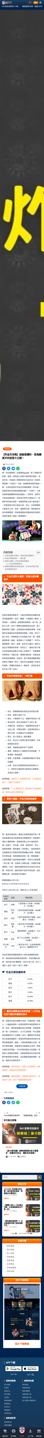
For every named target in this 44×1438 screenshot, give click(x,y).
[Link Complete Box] (22, 1142)
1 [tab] (17, 1164)
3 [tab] (21, 1164)
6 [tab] (27, 1164)
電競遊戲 (7, 1410)
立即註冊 (22, 1086)
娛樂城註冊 (8, 1422)
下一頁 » (30, 1233)
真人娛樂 (10, 1253)
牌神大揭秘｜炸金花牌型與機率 (17, 561)
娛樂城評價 (26, 1388)
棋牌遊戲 (7, 1404)
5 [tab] (25, 1164)
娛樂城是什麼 (26, 1394)
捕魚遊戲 (10, 1260)
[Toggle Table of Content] (37, 552)
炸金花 (10, 1092)
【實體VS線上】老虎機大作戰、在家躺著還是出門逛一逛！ (13, 1207)
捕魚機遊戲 (8, 1400)
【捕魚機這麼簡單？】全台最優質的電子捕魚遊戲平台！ (13, 1223)
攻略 (5, 1092)
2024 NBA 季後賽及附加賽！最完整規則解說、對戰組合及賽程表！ (13, 1191)
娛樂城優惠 (11, 1268)
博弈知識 (10, 1271)
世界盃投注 (8, 1413)
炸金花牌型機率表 (15, 564)
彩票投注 (7, 1407)
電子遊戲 (10, 1250)
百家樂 (6, 1388)
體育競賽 (10, 1246)
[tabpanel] (22, 1142)
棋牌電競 (7, 449)
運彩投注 (7, 1391)
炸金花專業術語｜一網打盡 (15, 558)
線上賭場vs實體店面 (29, 1400)
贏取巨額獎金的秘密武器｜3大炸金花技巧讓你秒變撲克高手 (21, 567)
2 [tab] (19, 1164)
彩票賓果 (10, 1264)
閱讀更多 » (7, 1198)
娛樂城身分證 (26, 1397)
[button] (4, 468)
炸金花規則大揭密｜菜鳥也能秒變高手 (19, 556)
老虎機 (6, 1397)
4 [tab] (23, 1164)
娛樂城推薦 (26, 1391)
